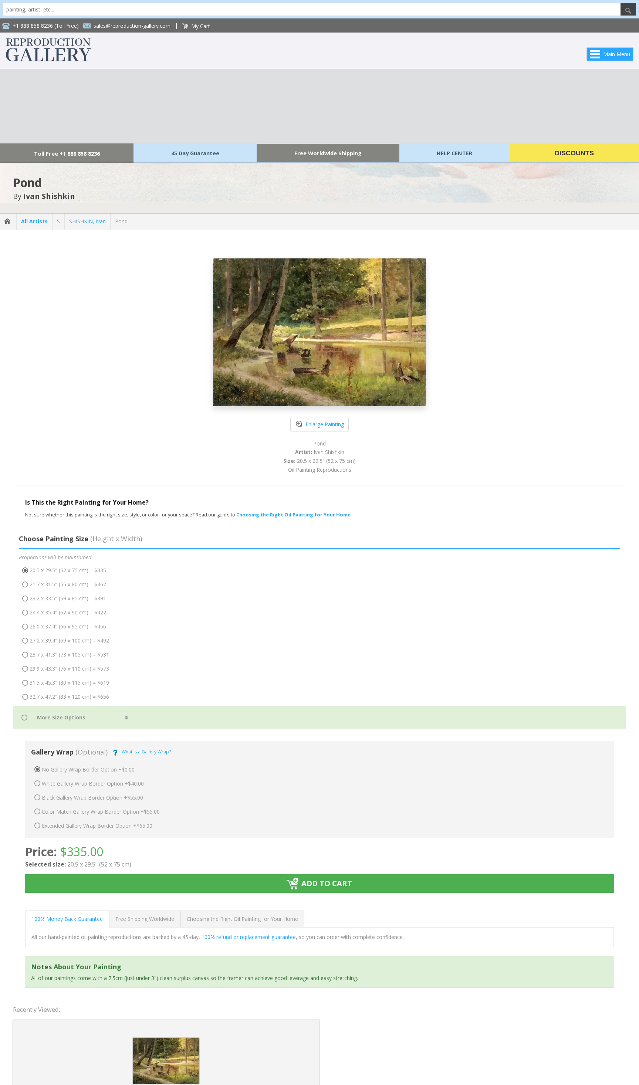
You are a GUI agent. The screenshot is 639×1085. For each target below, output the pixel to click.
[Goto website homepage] (48, 59)
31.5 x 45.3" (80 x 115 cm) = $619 (69, 682)
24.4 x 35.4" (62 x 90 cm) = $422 (68, 612)
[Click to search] (628, 9)
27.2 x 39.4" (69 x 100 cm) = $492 (69, 640)
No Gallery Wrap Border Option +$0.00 (88, 769)
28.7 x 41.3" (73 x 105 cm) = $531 (69, 654)
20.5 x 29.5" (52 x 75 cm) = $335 (68, 570)
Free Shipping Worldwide (144, 918)
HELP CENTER (454, 153)
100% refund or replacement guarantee (249, 936)
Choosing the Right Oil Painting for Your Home (242, 918)
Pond (121, 221)
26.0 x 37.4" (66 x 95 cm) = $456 (68, 626)
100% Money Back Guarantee (67, 918)
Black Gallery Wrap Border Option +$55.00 (92, 797)
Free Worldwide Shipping (328, 153)
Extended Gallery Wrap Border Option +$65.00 (97, 825)
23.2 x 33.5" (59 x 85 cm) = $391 (68, 598)
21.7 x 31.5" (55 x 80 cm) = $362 (68, 584)
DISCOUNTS (574, 153)
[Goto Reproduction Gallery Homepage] (8, 221)
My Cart (200, 26)
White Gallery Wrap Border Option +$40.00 (93, 783)
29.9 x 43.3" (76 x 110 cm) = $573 (69, 668)
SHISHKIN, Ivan (87, 221)
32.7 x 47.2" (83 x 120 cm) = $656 (69, 696)
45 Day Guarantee (195, 153)
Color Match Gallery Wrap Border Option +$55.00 (101, 811)
